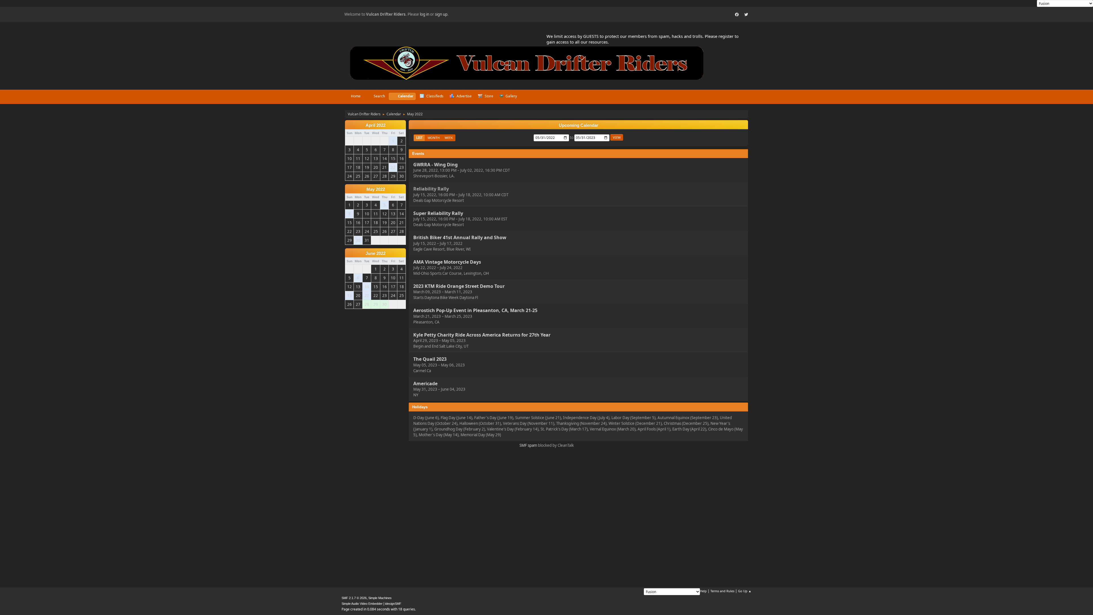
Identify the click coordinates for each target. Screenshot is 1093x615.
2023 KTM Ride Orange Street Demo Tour (459, 286)
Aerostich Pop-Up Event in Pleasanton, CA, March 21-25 (475, 311)
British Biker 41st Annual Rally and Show (459, 238)
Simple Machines (380, 598)
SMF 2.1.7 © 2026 (354, 598)
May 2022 (375, 189)
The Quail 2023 (430, 359)
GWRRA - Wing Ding (435, 164)
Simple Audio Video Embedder (362, 603)
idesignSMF (393, 603)
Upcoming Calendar (578, 125)
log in (424, 14)
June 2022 (375, 253)
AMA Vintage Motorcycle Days (447, 262)
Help (703, 591)
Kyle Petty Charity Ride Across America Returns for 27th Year (481, 335)
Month (433, 138)
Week (449, 138)
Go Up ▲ (744, 591)
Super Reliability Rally (438, 213)
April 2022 (375, 125)
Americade (425, 383)
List (419, 138)
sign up (441, 14)
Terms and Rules (722, 591)
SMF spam (528, 445)
